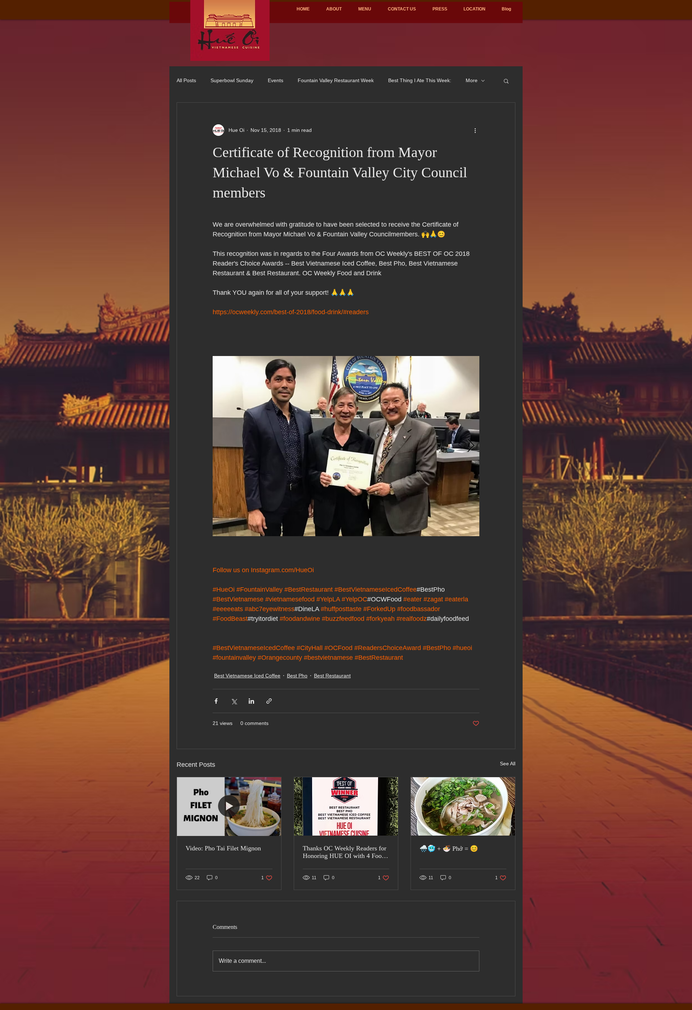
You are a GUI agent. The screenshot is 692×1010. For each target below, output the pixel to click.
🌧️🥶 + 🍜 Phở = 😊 (449, 848)
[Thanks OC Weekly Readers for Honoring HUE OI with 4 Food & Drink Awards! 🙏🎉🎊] (346, 806)
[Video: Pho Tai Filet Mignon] (229, 806)
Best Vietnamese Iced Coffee (247, 675)
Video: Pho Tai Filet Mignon (223, 848)
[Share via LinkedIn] (251, 701)
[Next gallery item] (471, 446)
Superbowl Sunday (231, 80)
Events (275, 80)
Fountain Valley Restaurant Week (336, 80)
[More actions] (475, 130)
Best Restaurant (332, 675)
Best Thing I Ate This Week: (419, 80)
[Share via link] (269, 701)
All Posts (186, 80)
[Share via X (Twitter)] (233, 701)
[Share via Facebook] (216, 701)
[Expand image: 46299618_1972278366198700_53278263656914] (346, 446)
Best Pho (297, 675)
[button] (506, 81)
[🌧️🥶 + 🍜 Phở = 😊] (463, 806)
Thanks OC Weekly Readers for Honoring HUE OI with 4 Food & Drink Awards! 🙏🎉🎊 (344, 852)
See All (507, 763)
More (472, 80)
